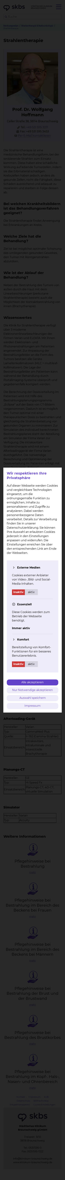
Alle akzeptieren (32, 682)
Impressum (32, 705)
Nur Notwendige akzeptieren (32, 690)
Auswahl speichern (32, 698)
